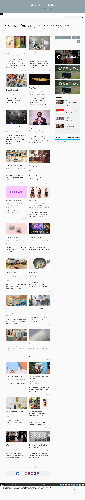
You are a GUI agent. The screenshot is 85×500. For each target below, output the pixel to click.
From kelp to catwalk (36, 344)
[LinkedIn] (32, 473)
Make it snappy (11, 272)
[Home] (42, 5)
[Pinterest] (29, 473)
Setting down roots (35, 237)
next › (40, 466)
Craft (40, 170)
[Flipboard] (35, 473)
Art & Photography (35, 169)
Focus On (67, 109)
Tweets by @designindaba (62, 141)
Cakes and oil (33, 272)
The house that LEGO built (38, 309)
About (7, 484)
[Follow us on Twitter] (59, 37)
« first (12, 466)
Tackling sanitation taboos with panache (39, 378)
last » (44, 466)
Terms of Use (46, 484)
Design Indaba (70, 489)
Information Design (13, 205)
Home (1, 14)
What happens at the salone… (16, 51)
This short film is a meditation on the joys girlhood (70, 127)
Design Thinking (21, 203)
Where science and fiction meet (14, 128)
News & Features (29, 14)
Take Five (67, 100)
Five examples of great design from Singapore (70, 112)
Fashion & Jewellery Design (37, 204)
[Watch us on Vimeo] (74, 485)
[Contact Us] (83, 485)
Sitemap (40, 484)
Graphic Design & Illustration (37, 206)
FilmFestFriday (68, 124)
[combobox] (72, 17)
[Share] (38, 473)
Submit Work (27, 484)
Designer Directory (63, 14)
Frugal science (34, 128)
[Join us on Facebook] (67, 37)
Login (34, 484)
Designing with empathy (14, 165)
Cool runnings (10, 309)
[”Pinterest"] (76, 37)
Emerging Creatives (12, 14)
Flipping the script (12, 237)
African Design (20, 168)
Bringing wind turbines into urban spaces (38, 446)
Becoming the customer (14, 200)
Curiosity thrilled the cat (14, 377)
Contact (13, 484)
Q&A (7, 132)
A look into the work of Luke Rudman (71, 119)
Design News (10, 54)
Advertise (20, 484)
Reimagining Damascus (36, 166)
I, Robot (8, 445)
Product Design (18, 55)
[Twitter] (26, 473)
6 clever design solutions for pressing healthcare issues (71, 103)
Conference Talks (46, 14)
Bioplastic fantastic (12, 90)
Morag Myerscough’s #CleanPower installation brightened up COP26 (37, 414)
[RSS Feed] (80, 485)
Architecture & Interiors (13, 170)
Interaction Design (12, 278)
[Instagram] (69, 485)
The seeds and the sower (14, 412)
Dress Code (33, 200)
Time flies (32, 88)
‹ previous (17, 466)
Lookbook (67, 117)
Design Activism (18, 277)
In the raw (9, 344)
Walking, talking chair (36, 53)
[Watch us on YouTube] (72, 485)
